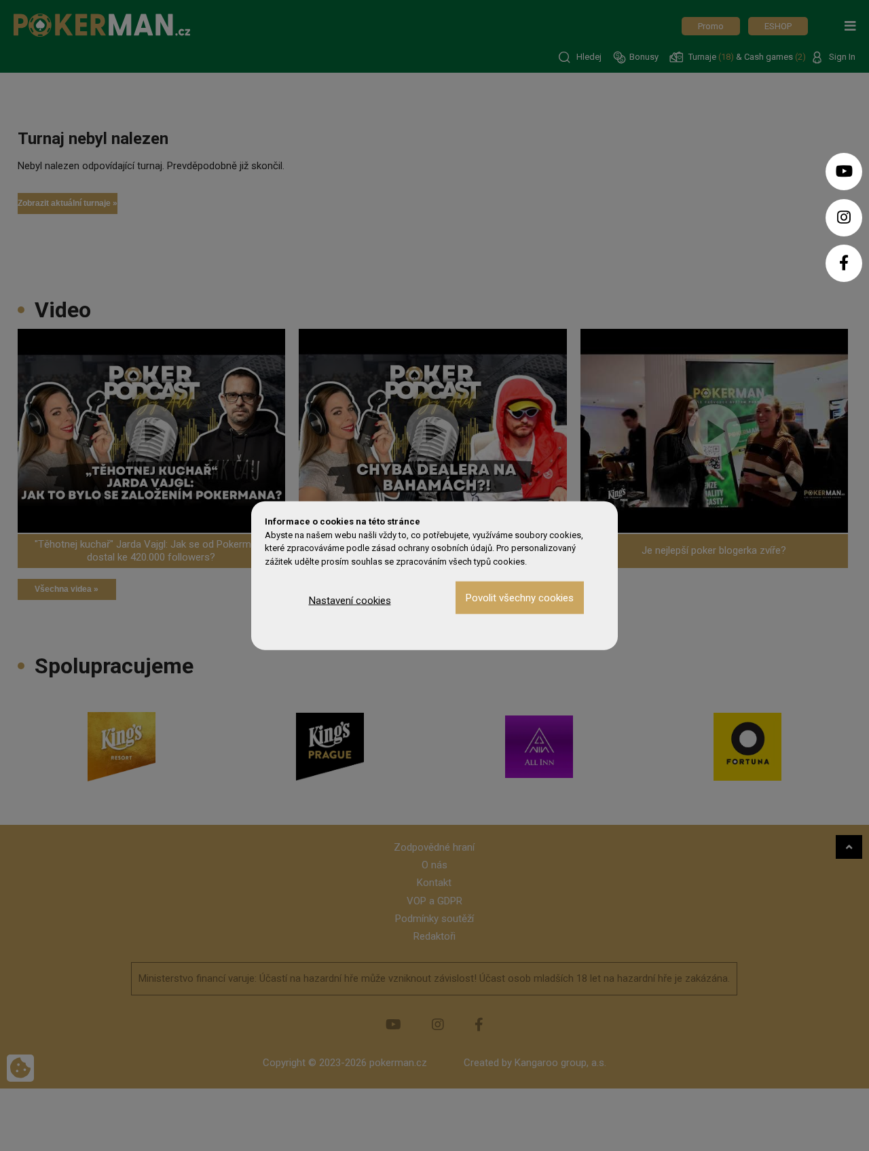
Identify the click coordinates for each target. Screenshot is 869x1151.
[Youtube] (844, 171)
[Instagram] (844, 217)
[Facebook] (844, 263)
